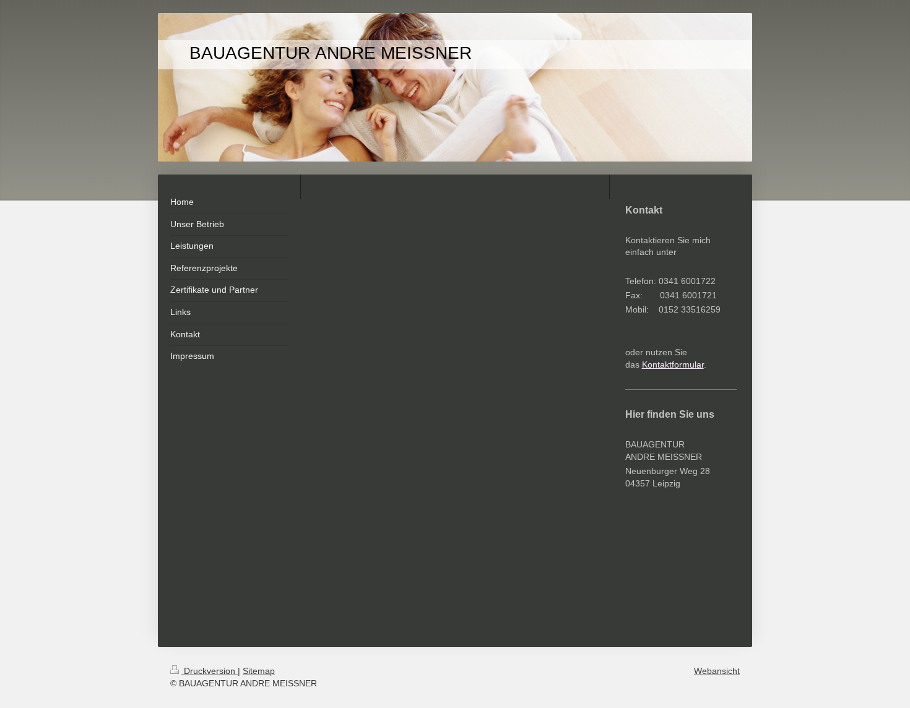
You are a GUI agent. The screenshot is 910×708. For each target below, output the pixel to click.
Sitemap (259, 671)
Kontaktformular (673, 364)
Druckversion (209, 671)
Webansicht (717, 671)
